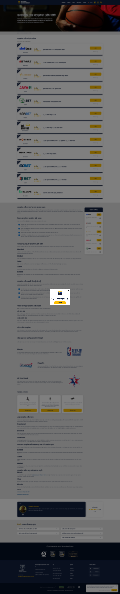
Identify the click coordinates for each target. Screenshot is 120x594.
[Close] (68, 290)
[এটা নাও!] (60, 293)
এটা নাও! (60, 302)
